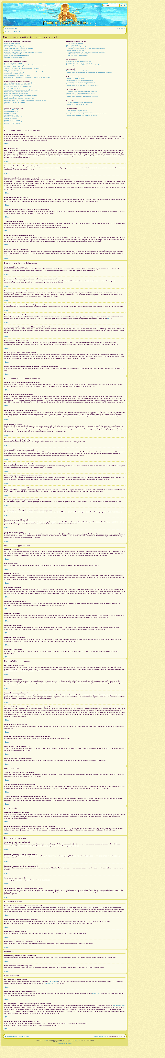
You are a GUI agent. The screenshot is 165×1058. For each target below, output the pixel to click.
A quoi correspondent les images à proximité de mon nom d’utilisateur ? (23, 72)
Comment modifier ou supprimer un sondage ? (16, 91)
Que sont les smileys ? (10, 113)
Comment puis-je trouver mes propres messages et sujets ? (82, 85)
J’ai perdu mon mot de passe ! (12, 53)
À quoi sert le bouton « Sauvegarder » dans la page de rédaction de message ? (25, 100)
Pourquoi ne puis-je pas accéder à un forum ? (16, 93)
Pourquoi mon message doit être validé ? (15, 102)
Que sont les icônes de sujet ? (12, 123)
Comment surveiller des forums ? (75, 95)
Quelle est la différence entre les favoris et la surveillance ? (82, 91)
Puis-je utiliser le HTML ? (11, 111)
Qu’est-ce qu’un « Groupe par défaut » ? (77, 53)
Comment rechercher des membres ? (76, 84)
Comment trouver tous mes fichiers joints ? (77, 104)
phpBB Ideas (96, 993)
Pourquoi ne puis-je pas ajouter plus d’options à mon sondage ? (21, 90)
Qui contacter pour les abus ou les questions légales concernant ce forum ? (86, 113)
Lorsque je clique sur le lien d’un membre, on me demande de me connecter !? (27, 77)
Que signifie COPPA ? (10, 45)
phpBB (109, 319)
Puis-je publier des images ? (12, 115)
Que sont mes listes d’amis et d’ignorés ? (77, 71)
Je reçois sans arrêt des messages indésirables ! (79, 63)
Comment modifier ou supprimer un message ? (17, 84)
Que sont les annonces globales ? (13, 116)
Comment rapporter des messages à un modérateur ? (19, 98)
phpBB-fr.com (76, 1040)
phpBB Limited (53, 982)
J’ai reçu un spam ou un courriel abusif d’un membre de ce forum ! (84, 65)
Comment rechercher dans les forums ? (77, 78)
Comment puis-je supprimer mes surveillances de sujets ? (82, 96)
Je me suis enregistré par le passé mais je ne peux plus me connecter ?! (24, 52)
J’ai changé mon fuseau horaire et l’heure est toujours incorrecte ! (22, 68)
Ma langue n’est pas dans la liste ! (13, 70)
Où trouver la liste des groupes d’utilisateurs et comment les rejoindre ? (85, 48)
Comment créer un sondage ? (12, 88)
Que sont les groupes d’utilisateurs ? (76, 47)
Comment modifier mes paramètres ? (14, 63)
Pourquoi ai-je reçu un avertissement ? (14, 97)
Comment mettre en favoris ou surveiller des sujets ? (80, 93)
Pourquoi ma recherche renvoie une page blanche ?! (80, 82)
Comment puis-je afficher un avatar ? (14, 73)
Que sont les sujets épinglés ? (12, 120)
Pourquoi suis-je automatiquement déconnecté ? (17, 55)
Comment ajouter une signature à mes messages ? (18, 86)
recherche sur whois (119, 1006)
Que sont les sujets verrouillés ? (13, 122)
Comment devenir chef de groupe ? (75, 50)
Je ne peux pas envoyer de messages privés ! (78, 61)
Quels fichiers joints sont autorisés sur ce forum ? (79, 102)
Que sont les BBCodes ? (11, 110)
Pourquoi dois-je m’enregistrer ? (13, 43)
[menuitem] (16, 28)
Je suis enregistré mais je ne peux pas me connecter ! (19, 48)
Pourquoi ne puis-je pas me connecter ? (15, 50)
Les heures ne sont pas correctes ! (13, 66)
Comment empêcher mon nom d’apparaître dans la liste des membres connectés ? (26, 65)
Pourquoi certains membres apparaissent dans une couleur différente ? (85, 52)
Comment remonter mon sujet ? (12, 104)
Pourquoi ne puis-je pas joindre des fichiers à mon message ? (21, 95)
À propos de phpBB (49, 983)
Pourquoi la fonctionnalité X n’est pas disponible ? (79, 112)
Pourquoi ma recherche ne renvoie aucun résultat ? (80, 80)
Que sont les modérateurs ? (73, 45)
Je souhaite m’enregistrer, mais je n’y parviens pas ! (18, 47)
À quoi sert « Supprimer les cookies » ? (15, 57)
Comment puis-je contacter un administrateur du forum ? (81, 115)
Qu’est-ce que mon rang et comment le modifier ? (17, 75)
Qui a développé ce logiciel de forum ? (76, 110)
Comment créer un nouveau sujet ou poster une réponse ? (20, 83)
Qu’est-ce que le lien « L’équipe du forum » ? (78, 55)
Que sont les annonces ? (11, 118)
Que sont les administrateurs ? (74, 43)
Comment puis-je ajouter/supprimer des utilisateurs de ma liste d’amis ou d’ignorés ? (89, 72)
